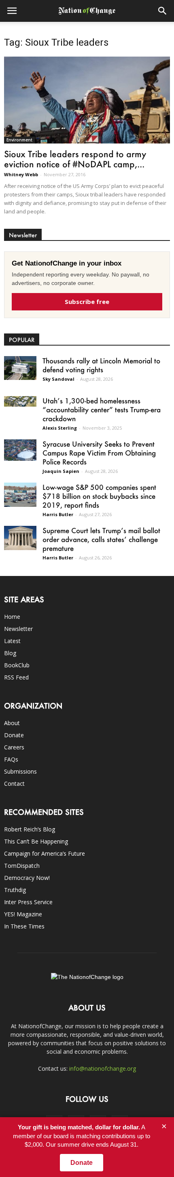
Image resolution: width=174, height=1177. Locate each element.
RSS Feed (16, 677)
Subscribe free (87, 301)
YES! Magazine (23, 914)
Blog (10, 653)
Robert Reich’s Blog (29, 829)
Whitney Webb (21, 174)
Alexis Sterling (59, 428)
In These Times (24, 926)
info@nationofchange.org (102, 1068)
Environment (19, 140)
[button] (162, 11)
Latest (12, 641)
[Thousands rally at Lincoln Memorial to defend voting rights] (20, 368)
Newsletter (18, 629)
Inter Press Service (28, 902)
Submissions (20, 771)
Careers (14, 747)
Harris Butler (57, 514)
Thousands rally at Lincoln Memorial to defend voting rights (101, 365)
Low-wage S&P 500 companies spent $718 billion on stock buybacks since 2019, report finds (99, 496)
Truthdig (15, 890)
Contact (14, 783)
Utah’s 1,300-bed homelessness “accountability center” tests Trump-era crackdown (101, 409)
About (12, 723)
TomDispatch (22, 865)
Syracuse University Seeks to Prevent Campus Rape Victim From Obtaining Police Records (99, 452)
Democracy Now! (27, 878)
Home (12, 616)
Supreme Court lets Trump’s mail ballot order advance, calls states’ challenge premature (101, 539)
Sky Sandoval (58, 379)
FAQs (11, 759)
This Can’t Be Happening (36, 841)
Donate (14, 735)
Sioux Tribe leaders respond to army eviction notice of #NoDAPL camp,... (75, 158)
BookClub (17, 665)
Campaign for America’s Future (44, 853)
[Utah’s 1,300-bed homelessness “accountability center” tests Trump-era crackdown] (20, 401)
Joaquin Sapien (60, 471)
